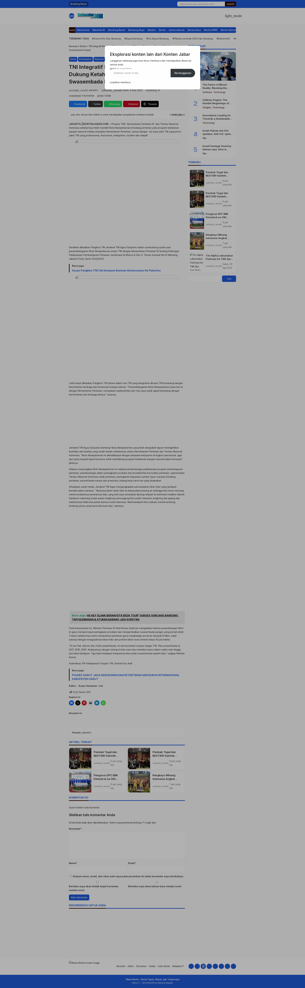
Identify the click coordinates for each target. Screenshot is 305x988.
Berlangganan (182, 73)
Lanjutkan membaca (120, 82)
